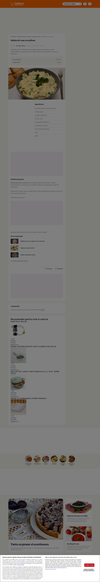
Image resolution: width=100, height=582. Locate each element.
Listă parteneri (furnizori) (50, 569)
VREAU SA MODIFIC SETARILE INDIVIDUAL (88, 570)
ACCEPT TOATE (89, 565)
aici (3, 574)
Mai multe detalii (20, 564)
